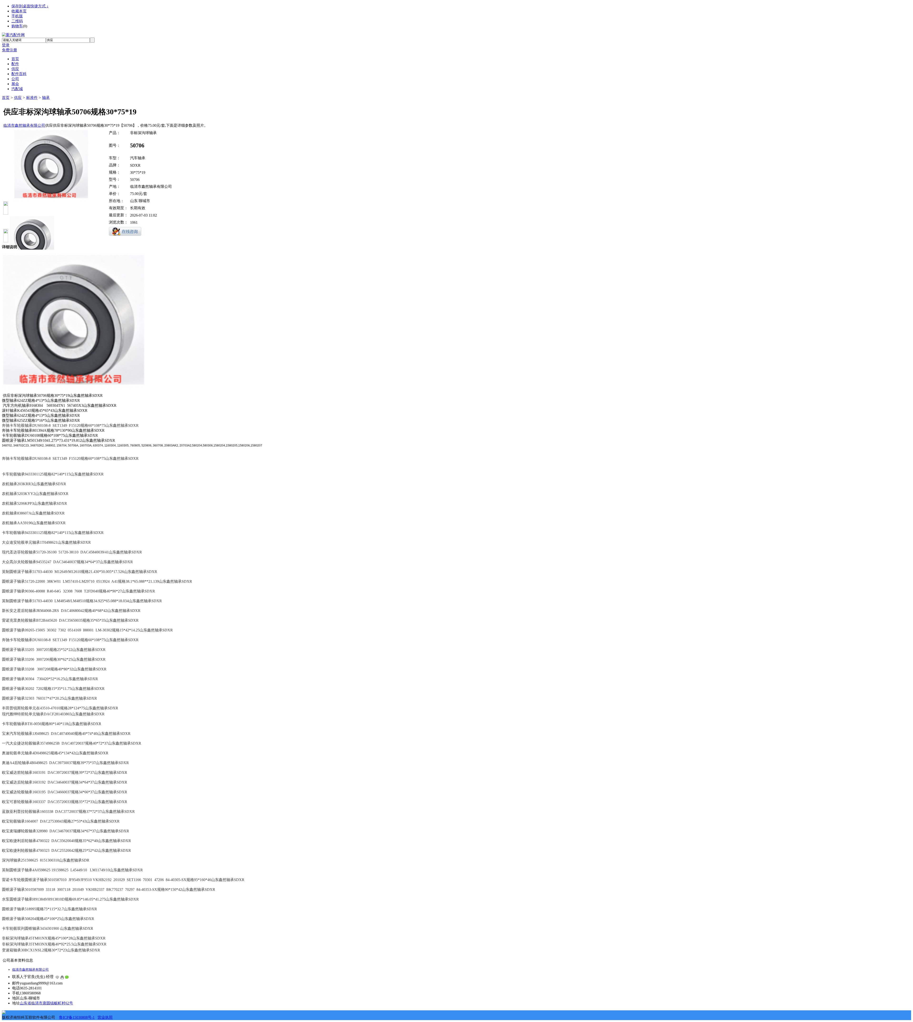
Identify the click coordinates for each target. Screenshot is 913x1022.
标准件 (32, 98)
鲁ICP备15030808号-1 (77, 1017)
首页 (6, 98)
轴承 (46, 98)
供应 (18, 98)
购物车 (17, 26)
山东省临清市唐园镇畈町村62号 (46, 1003)
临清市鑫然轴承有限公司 (24, 125)
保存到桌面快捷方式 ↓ (30, 6)
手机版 (17, 16)
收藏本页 (19, 11)
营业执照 (105, 1017)
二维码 (17, 21)
